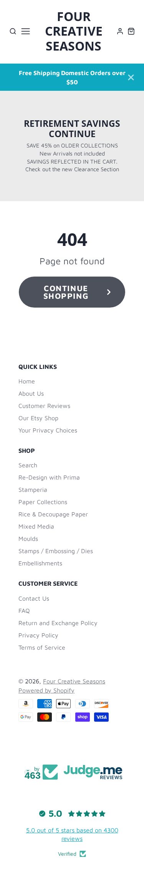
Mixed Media (36, 526)
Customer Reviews (44, 405)
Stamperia (32, 489)
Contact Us (33, 598)
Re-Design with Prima (49, 477)
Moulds (28, 538)
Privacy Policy (38, 635)
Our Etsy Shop (38, 417)
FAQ (24, 610)
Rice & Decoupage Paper (53, 514)
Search (27, 465)
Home (26, 381)
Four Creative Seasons (74, 681)
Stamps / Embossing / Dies (55, 550)
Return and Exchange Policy (58, 622)
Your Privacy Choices (47, 430)
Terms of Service (41, 647)
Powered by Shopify (46, 690)
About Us (31, 393)
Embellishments (40, 563)
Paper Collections (42, 501)
